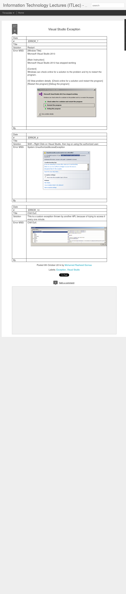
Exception (61, 269)
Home (21, 12)
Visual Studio (73, 269)
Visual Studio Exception (64, 29)
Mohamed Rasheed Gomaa (78, 264)
